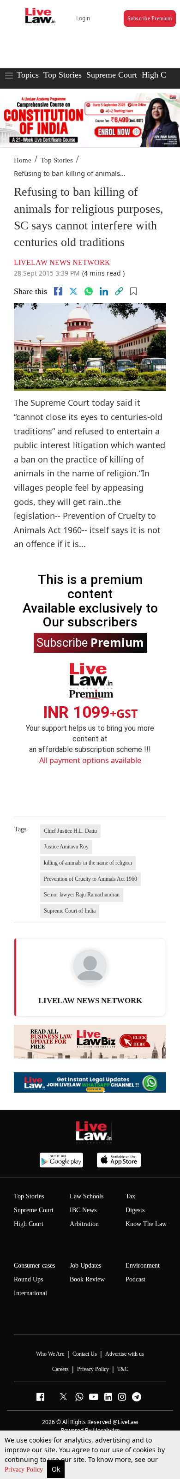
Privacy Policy (25, 1469)
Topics (28, 74)
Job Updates (85, 1265)
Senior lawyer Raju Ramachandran (82, 894)
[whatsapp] (88, 291)
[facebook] (58, 291)
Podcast (135, 1279)
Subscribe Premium (149, 18)
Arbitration (84, 1223)
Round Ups (28, 1279)
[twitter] (73, 291)
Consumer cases (34, 1265)
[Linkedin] (104, 291)
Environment (143, 1265)
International (30, 1293)
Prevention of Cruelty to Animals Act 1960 (90, 879)
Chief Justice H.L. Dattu (70, 831)
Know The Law (146, 1223)
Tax (130, 1196)
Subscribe (90, 642)
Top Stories (62, 74)
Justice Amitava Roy (66, 846)
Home (22, 160)
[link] (119, 291)
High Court (161, 74)
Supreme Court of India (70, 911)
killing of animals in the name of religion (88, 863)
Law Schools (86, 1196)
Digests (135, 1210)
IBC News (83, 1210)
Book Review (87, 1279)
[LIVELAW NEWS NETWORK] (90, 966)
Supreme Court (111, 74)
